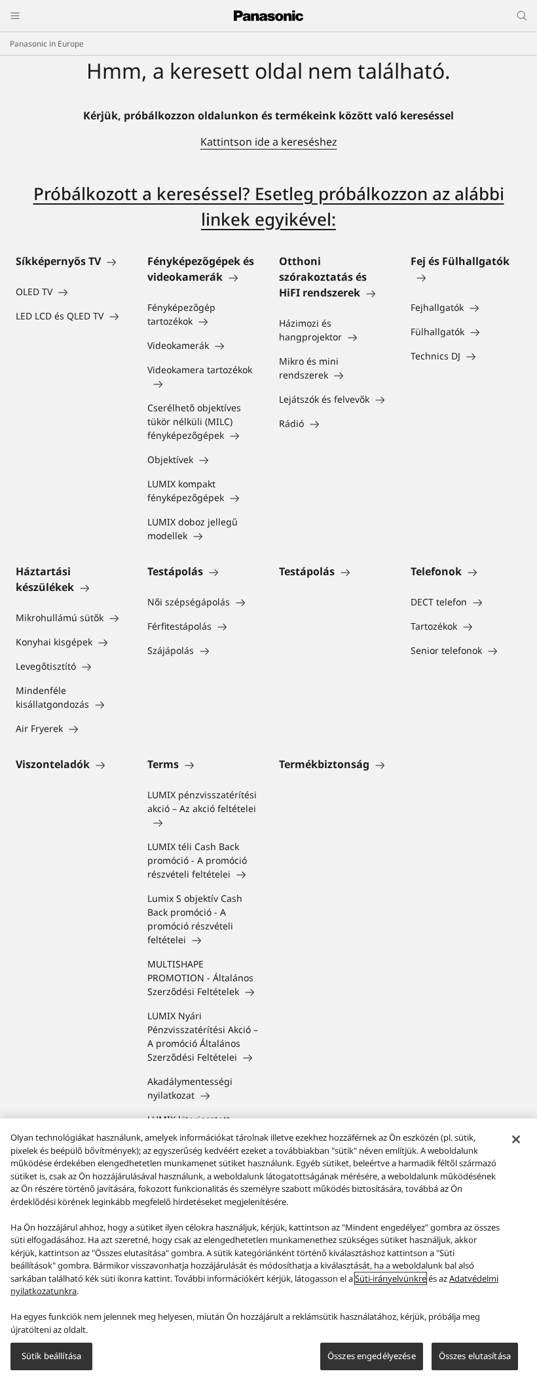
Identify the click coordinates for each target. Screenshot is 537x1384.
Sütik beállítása (51, 1356)
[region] (268, 1251)
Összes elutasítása (475, 1356)
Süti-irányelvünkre (390, 1278)
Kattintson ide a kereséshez (268, 141)
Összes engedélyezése (371, 1356)
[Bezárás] (516, 1139)
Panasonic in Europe (47, 43)
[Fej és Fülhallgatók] (466, 277)
